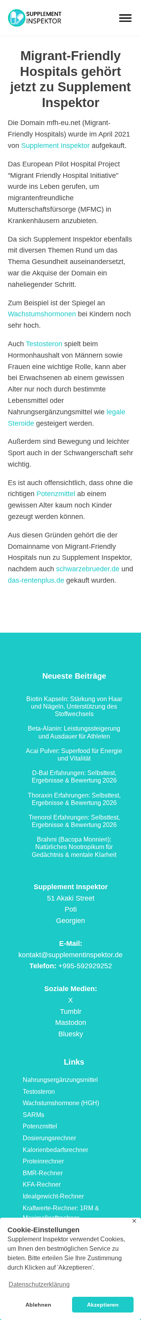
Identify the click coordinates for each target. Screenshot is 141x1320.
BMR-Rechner (43, 1173)
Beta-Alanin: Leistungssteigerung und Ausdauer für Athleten (74, 732)
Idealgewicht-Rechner (53, 1196)
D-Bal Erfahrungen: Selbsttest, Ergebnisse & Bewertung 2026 (74, 777)
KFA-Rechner (42, 1184)
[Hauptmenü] (125, 18)
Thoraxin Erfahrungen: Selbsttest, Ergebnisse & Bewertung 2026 (74, 799)
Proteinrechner (43, 1161)
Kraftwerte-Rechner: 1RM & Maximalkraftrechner (61, 1213)
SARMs (33, 1114)
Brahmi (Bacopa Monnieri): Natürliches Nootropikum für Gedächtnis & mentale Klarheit (74, 847)
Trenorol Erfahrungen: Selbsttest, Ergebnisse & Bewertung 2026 (74, 821)
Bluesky (70, 1034)
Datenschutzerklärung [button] (39, 1284)
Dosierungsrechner (49, 1138)
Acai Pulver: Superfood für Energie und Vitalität (74, 755)
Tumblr (70, 1011)
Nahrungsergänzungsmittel (60, 1079)
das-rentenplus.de (36, 580)
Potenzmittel (55, 494)
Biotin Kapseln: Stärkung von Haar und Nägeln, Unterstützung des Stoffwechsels (74, 706)
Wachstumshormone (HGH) (61, 1103)
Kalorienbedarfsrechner (55, 1149)
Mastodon (70, 1022)
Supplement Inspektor (55, 146)
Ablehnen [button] (38, 1305)
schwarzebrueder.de (87, 569)
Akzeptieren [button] (103, 1305)
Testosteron (44, 344)
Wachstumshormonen (42, 314)
